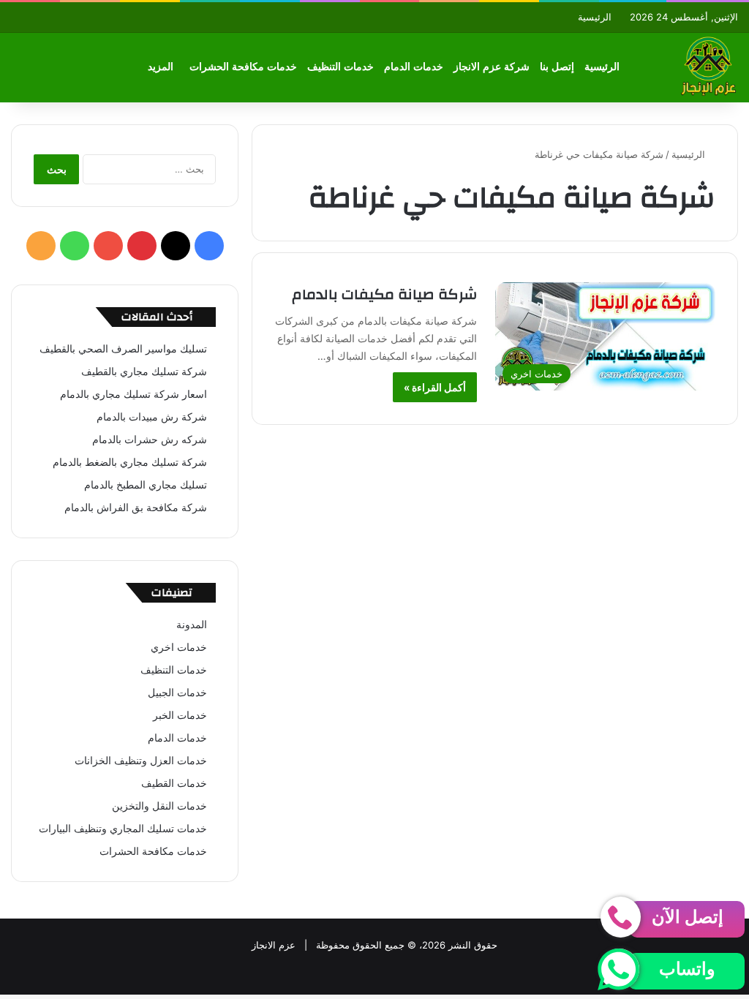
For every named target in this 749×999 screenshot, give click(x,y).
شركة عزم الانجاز (491, 66)
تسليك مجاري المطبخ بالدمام (145, 485)
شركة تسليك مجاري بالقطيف (144, 371)
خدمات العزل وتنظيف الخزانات (141, 760)
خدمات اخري (179, 647)
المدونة (191, 624)
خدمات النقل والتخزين (159, 806)
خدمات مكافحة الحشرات (243, 66)
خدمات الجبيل (177, 692)
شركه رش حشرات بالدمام (149, 439)
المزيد (160, 66)
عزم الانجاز (274, 945)
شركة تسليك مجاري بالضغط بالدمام (130, 462)
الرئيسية (594, 17)
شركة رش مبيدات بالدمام (152, 417)
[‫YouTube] (108, 245)
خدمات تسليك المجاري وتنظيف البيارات (123, 828)
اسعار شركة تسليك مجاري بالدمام (133, 394)
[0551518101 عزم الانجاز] (708, 68)
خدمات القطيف (174, 783)
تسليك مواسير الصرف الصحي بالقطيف (123, 349)
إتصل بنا (557, 66)
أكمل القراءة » (435, 387)
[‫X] (175, 245)
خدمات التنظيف (340, 66)
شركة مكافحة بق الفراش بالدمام (135, 507)
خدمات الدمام (413, 66)
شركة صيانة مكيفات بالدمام (384, 294)
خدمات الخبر (180, 715)
